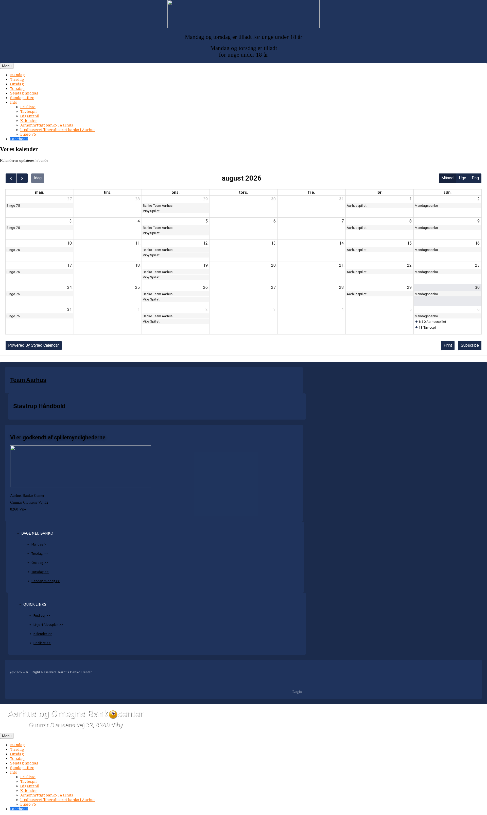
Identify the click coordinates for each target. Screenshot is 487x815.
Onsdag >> (39, 562)
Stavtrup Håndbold (39, 406)
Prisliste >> (42, 643)
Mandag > (38, 544)
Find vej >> (41, 615)
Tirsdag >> (39, 553)
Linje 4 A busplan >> (48, 624)
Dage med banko (37, 533)
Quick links (34, 604)
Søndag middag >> (45, 581)
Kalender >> (42, 633)
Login (297, 692)
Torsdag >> (40, 571)
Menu (6, 66)
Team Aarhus (28, 380)
